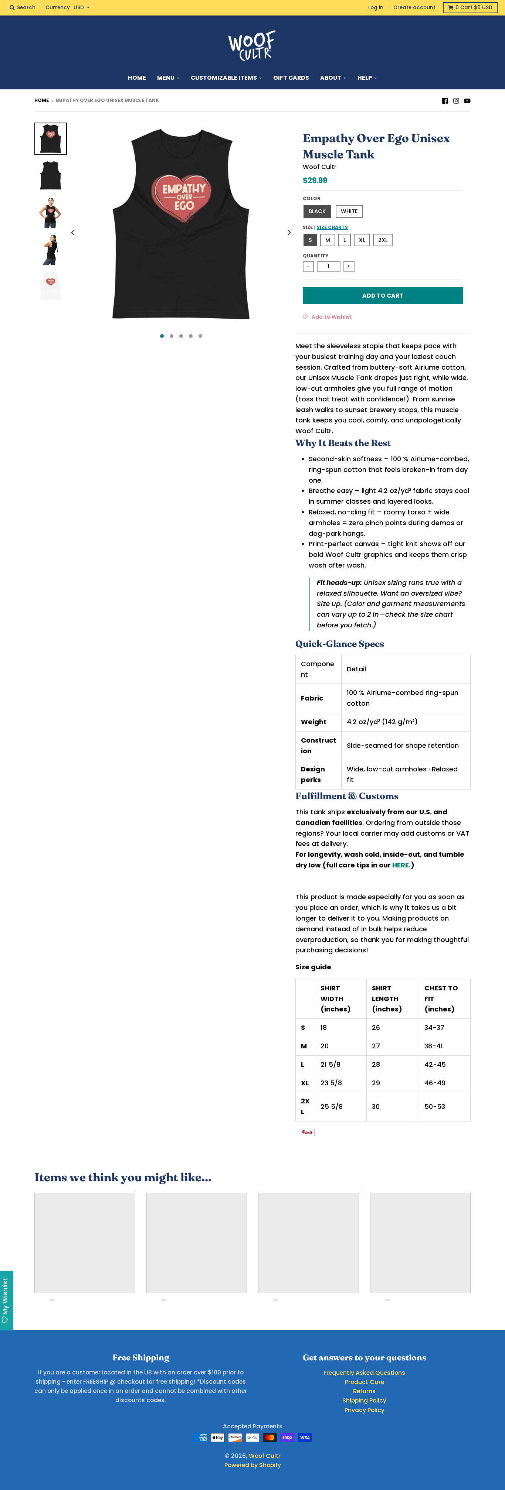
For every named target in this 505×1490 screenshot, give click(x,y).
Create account (414, 7)
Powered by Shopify (252, 1465)
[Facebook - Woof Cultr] (445, 100)
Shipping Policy (364, 1400)
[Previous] (73, 233)
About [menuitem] (330, 77)
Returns (364, 1391)
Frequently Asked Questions (364, 1373)
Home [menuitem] (137, 77)
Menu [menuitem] (165, 77)
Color (312, 198)
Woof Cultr (319, 166)
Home (41, 100)
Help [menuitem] (364, 77)
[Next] (288, 233)
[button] (327, 316)
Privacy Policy (364, 1410)
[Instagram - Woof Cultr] (456, 100)
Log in (375, 7)
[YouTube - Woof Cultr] (467, 100)
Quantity (315, 256)
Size (325, 227)
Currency (57, 7)
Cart (473, 7)
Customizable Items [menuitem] (224, 77)
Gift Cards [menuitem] (291, 77)
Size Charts (332, 227)
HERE (400, 865)
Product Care (364, 1382)
